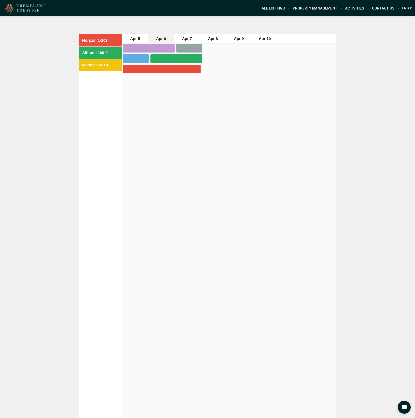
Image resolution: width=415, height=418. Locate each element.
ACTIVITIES (354, 8)
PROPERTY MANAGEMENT (315, 8)
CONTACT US (383, 8)
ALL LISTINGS (273, 8)
